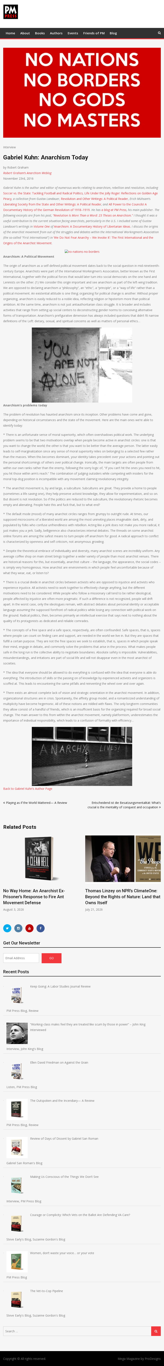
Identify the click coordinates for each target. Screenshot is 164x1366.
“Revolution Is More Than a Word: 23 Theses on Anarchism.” (93, 215)
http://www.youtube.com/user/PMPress (29, 928)
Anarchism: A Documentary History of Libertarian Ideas (92, 226)
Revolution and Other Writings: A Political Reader (94, 199)
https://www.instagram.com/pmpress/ (18, 928)
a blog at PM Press (113, 210)
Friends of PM (94, 33)
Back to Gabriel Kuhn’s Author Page (27, 789)
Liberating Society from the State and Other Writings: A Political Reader (52, 204)
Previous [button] (6, 875)
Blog (113, 33)
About (25, 33)
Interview (9, 147)
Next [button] (158, 875)
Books (40, 33)
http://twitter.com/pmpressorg (7, 928)
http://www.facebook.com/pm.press (41, 928)
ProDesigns (153, 1359)
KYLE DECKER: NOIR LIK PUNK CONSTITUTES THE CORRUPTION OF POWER (126, 896)
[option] (46, 872)
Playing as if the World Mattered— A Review (36, 803)
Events (73, 33)
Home (10, 33)
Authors (56, 33)
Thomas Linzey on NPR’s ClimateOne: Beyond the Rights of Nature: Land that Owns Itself (45, 896)
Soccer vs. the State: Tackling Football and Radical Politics (43, 193)
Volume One (42, 226)
